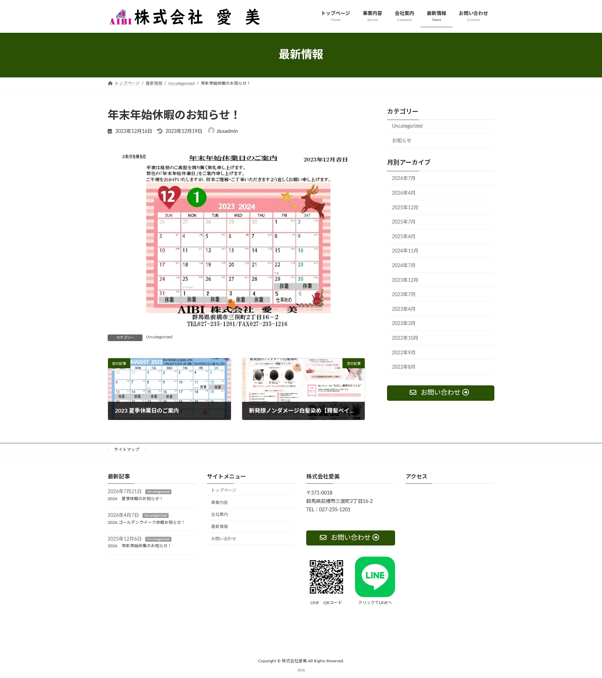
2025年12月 (405, 207)
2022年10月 (405, 338)
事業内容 (219, 502)
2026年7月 (404, 178)
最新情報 (219, 527)
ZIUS (301, 670)
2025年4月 (404, 236)
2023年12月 (405, 280)
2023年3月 (404, 323)
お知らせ (401, 140)
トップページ (223, 490)
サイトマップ (126, 449)
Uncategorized (159, 337)
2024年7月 (404, 265)
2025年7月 (404, 222)
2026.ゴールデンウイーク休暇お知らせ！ (146, 522)
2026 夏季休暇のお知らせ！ (135, 499)
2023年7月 (404, 294)
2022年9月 (404, 352)
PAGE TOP (581, 651)
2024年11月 (405, 251)
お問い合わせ (223, 539)
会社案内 (219, 514)
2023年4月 (404, 309)
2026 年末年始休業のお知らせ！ (140, 546)
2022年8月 (404, 367)
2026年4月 (404, 193)
